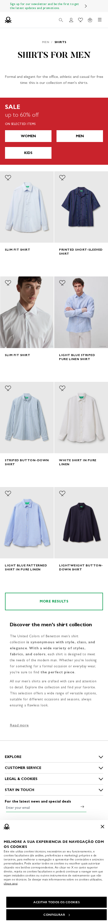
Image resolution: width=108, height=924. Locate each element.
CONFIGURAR (54, 914)
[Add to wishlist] (8, 178)
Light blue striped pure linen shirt (77, 357)
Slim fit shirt (17, 249)
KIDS (28, 153)
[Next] (86, 6)
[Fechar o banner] (102, 826)
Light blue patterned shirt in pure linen (26, 567)
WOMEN (28, 136)
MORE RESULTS (54, 601)
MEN (80, 136)
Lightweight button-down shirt (81, 567)
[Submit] (82, 807)
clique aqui (11, 883)
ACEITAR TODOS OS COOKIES (56, 902)
